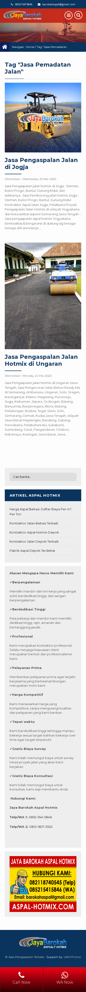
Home (30, 47)
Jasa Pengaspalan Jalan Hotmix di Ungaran (41, 360)
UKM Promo (72, 957)
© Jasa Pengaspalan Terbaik (24, 957)
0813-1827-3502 (41, 827)
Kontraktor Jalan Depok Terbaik (34, 541)
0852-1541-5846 (40, 817)
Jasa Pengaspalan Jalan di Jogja (41, 163)
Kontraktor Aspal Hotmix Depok (34, 532)
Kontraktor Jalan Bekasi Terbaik (34, 523)
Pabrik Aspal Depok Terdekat (32, 550)
